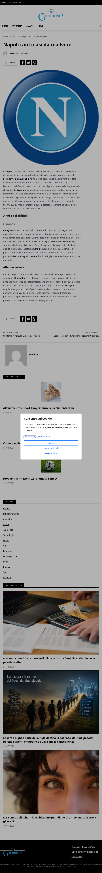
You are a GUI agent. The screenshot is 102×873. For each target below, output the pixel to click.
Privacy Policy (44, 436)
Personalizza (51, 443)
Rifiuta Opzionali (51, 448)
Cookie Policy (30, 436)
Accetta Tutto (51, 453)
